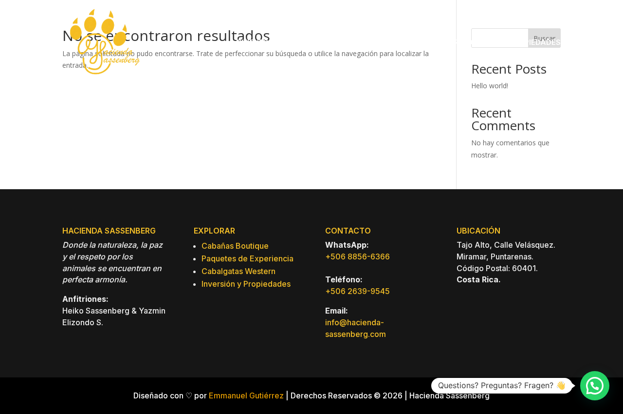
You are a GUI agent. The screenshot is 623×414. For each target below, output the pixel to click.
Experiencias (461, 42)
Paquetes (394, 42)
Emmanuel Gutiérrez (246, 395)
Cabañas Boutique (235, 246)
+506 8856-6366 (357, 256)
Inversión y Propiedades (246, 284)
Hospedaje (331, 42)
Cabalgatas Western (238, 271)
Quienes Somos (267, 42)
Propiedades (535, 42)
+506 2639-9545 (357, 291)
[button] (594, 385)
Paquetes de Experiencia (247, 258)
